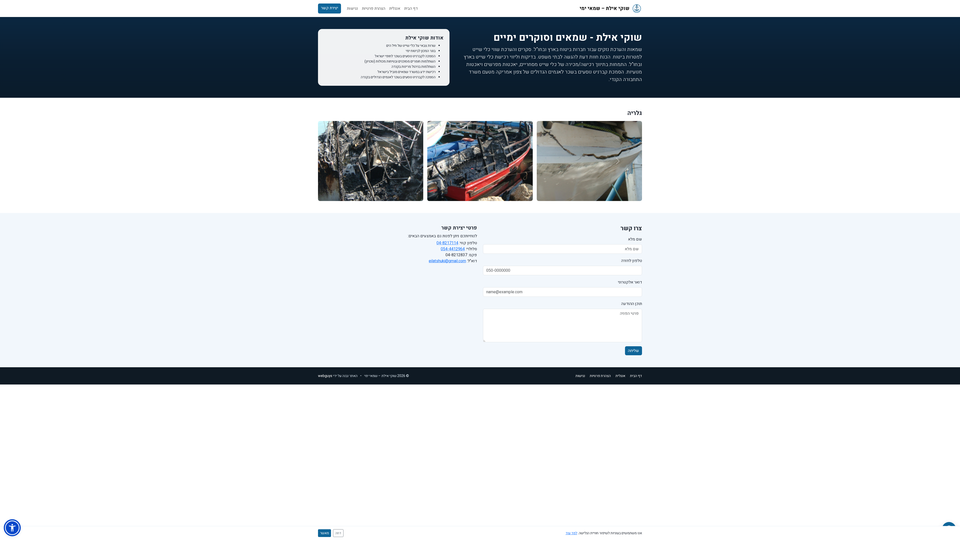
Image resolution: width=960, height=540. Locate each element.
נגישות (352, 9)
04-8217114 (447, 243)
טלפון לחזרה (631, 261)
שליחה (633, 351)
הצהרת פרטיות (373, 9)
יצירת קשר (329, 8)
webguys (325, 375)
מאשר (324, 533)
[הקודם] (618, 161)
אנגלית (394, 9)
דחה (338, 533)
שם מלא (635, 239)
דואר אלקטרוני (630, 282)
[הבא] (342, 161)
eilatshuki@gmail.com (447, 261)
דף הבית (411, 9)
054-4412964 (453, 249)
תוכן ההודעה (631, 304)
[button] (12, 527)
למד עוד (571, 533)
